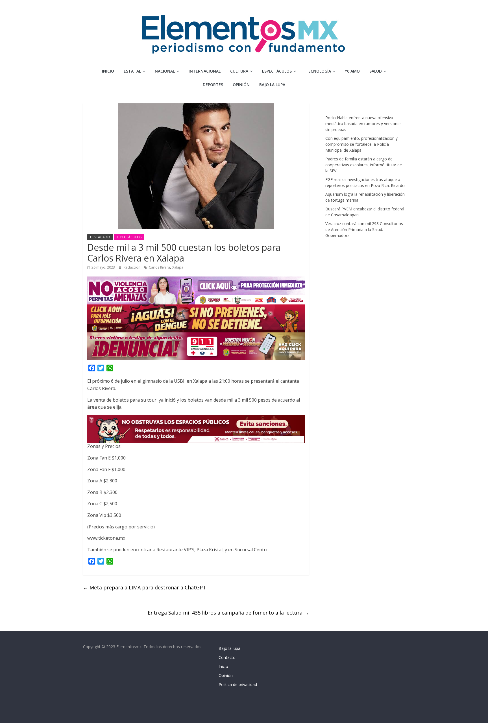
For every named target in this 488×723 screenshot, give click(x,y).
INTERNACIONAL (205, 71)
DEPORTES (213, 84)
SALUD (375, 71)
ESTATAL (132, 71)
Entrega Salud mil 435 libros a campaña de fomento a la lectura (228, 612)
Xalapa (177, 267)
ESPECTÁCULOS (277, 71)
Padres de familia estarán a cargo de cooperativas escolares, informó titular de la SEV (363, 164)
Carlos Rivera (159, 267)
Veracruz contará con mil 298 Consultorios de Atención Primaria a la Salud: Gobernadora (364, 229)
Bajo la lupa (272, 84)
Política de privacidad (238, 684)
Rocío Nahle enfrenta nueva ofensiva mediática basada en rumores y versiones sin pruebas (363, 123)
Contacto (227, 657)
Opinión (226, 675)
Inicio (108, 71)
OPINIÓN (241, 84)
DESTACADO (100, 237)
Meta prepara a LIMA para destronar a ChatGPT (144, 587)
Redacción (132, 267)
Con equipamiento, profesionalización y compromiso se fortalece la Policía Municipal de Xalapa (361, 144)
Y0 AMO (352, 71)
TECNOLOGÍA (318, 71)
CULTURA (239, 71)
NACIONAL (165, 71)
